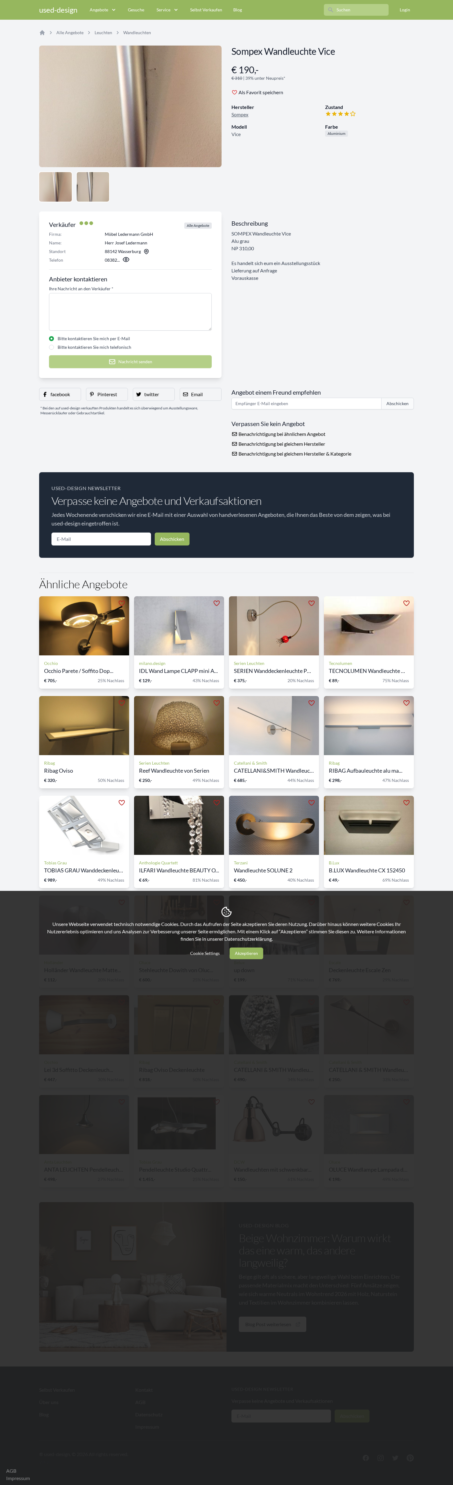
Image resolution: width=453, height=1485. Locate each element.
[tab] (55, 187)
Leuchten (103, 32)
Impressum (18, 1478)
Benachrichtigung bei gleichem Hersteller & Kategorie (294, 454)
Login (405, 9)
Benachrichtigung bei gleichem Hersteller (281, 444)
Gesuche (136, 9)
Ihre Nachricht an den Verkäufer (81, 288)
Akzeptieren (246, 953)
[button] (60, 394)
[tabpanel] (130, 106)
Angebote (99, 9)
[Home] (42, 33)
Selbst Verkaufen (206, 9)
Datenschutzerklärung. (248, 939)
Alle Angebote (70, 32)
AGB (11, 1471)
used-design (58, 9)
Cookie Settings (205, 953)
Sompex (239, 114)
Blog (237, 9)
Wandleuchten (137, 32)
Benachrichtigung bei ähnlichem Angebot (281, 434)
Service (163, 9)
